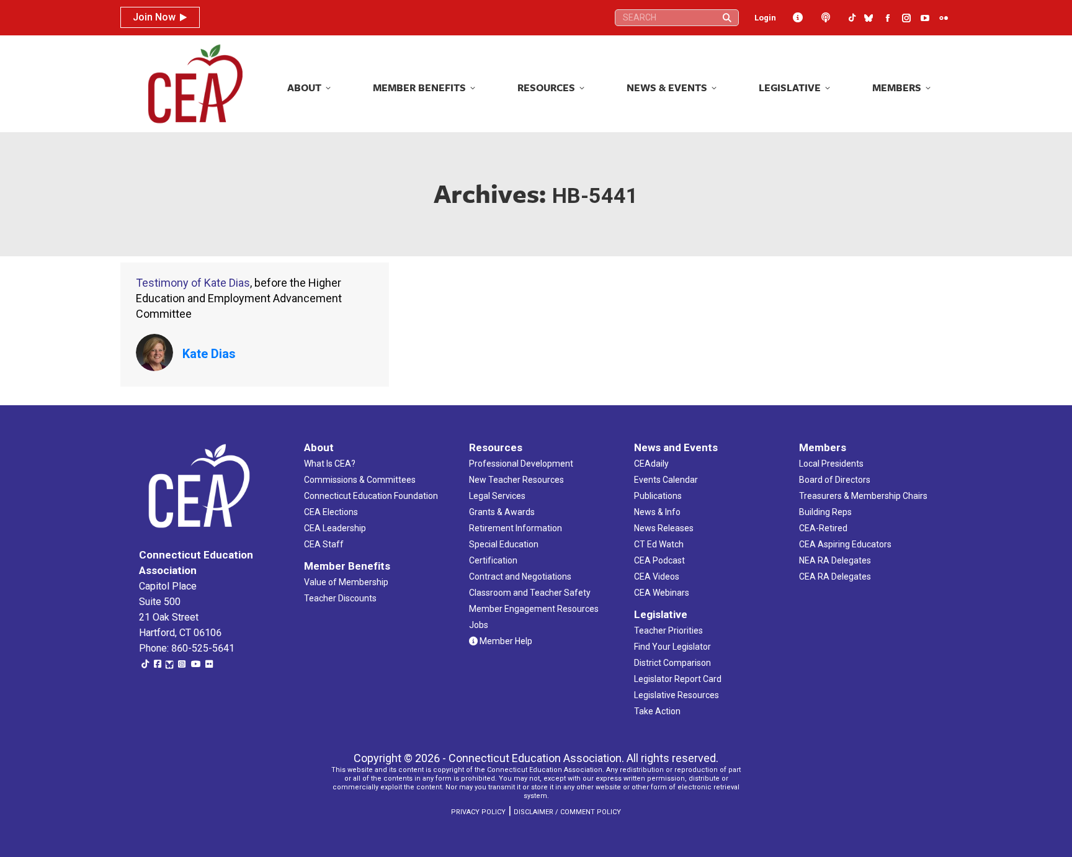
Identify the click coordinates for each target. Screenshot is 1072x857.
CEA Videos (656, 576)
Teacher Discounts (340, 598)
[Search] (727, 17)
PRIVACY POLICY (478, 812)
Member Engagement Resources (534, 609)
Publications (658, 496)
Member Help (505, 641)
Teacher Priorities (668, 630)
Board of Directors (834, 480)
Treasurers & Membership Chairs (863, 496)
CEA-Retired (823, 528)
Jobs (478, 625)
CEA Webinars (661, 593)
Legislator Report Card (677, 679)
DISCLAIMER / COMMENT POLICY (567, 812)
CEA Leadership (335, 528)
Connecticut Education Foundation (371, 496)
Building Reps (825, 512)
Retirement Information (515, 528)
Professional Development (521, 464)
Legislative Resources (676, 695)
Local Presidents (831, 464)
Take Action (657, 711)
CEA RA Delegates (835, 576)
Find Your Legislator (672, 647)
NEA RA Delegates (835, 560)
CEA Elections (331, 512)
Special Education (503, 544)
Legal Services (497, 496)
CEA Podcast (659, 560)
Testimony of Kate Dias (193, 282)
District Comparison (672, 663)
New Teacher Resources (516, 480)
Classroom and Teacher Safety (530, 593)
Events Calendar (666, 480)
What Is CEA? (329, 464)
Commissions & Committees (360, 480)
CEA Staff (324, 544)
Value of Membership (346, 582)
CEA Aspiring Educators (845, 544)
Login (765, 17)
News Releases (664, 528)
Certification (493, 560)
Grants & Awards (502, 512)
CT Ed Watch (659, 544)
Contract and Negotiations (520, 576)
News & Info (657, 512)
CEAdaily (651, 464)
